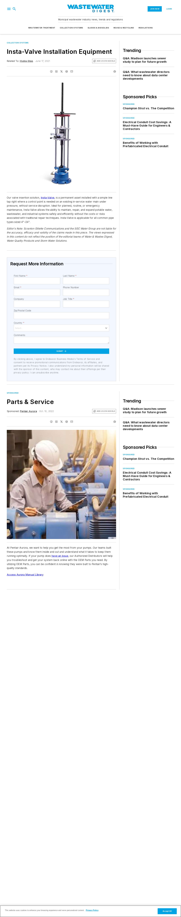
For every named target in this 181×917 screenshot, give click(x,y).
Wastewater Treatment (41, 28)
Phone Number (71, 287)
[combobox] (61, 327)
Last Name (70, 275)
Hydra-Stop (26, 61)
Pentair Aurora (28, 411)
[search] (14, 9)
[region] (90, 911)
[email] (71, 71)
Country (19, 322)
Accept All (167, 911)
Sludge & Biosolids (98, 28)
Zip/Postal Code (22, 310)
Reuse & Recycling (124, 28)
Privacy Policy (92, 910)
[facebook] (51, 71)
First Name (20, 275)
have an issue (60, 555)
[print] (114, 71)
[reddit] (66, 71)
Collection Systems (71, 28)
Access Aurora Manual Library (25, 574)
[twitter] (61, 71)
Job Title (68, 299)
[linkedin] (56, 71)
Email (17, 287)
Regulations (146, 28)
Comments (19, 335)
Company (19, 299)
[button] (9, 9)
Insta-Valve (47, 197)
